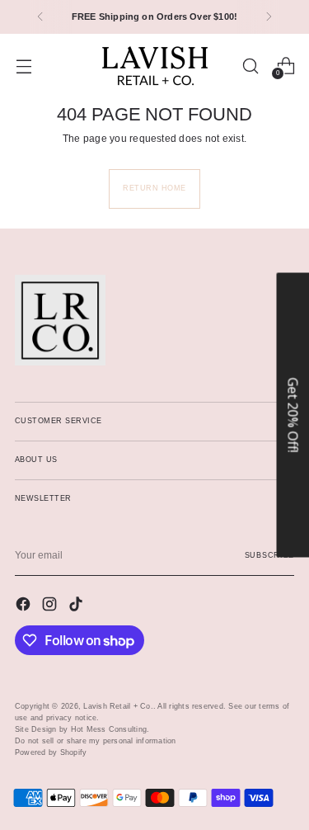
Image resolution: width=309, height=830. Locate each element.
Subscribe (269, 555)
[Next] (268, 17)
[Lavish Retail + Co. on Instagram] (51, 606)
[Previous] (40, 17)
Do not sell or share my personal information (95, 741)
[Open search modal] (250, 66)
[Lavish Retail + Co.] (155, 66)
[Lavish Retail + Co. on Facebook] (25, 606)
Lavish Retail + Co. (118, 706)
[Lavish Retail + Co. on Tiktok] (77, 606)
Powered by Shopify (51, 752)
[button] (292, 415)
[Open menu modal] (23, 66)
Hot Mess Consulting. (110, 729)
